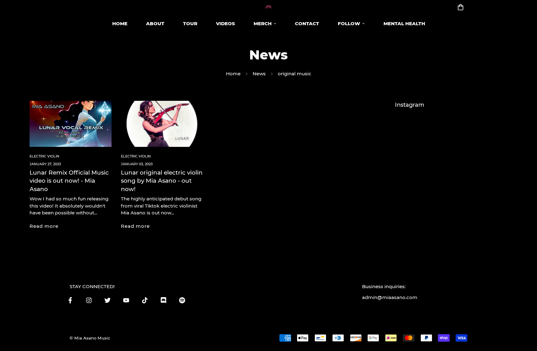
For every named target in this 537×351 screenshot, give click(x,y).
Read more (44, 226)
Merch (263, 23)
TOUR (190, 23)
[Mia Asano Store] (268, 7)
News (259, 74)
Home (119, 23)
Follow (349, 23)
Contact (307, 23)
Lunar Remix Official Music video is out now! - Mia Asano (69, 181)
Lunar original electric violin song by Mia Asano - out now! (162, 181)
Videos (225, 23)
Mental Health (404, 23)
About (155, 23)
